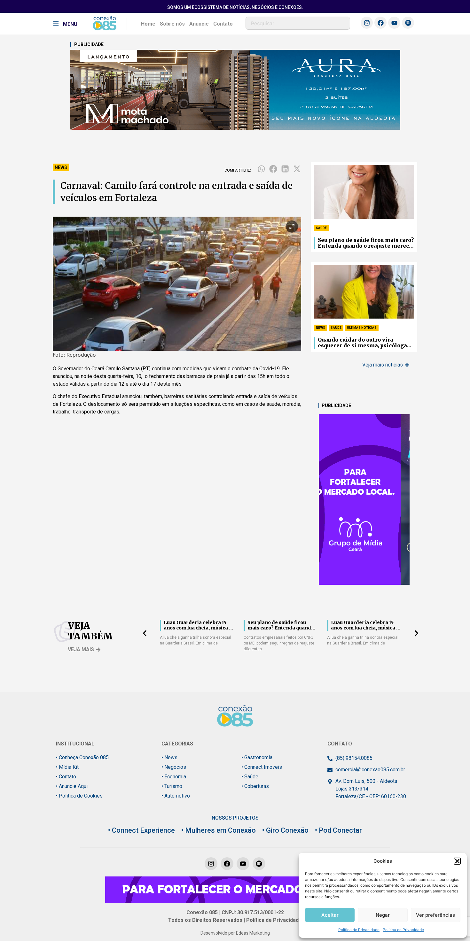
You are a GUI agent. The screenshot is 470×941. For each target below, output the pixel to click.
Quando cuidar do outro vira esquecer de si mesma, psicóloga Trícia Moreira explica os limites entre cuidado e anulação (364, 343)
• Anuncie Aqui (72, 786)
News (61, 167)
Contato (223, 24)
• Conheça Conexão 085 (82, 757)
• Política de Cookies (79, 796)
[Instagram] (367, 23)
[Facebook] (380, 23)
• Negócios (173, 767)
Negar (383, 915)
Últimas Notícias (362, 327)
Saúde (321, 228)
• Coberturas (255, 786)
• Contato (66, 777)
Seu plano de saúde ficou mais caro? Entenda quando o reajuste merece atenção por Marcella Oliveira (366, 243)
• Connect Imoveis (261, 767)
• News (169, 757)
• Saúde (249, 777)
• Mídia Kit (67, 767)
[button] (457, 861)
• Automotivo (175, 796)
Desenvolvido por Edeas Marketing (235, 933)
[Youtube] (394, 23)
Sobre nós (172, 24)
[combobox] (298, 23)
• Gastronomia (256, 757)
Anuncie (199, 24)
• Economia (173, 777)
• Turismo (171, 786)
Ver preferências (435, 915)
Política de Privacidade (359, 929)
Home (148, 24)
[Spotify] (408, 23)
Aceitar (330, 915)
